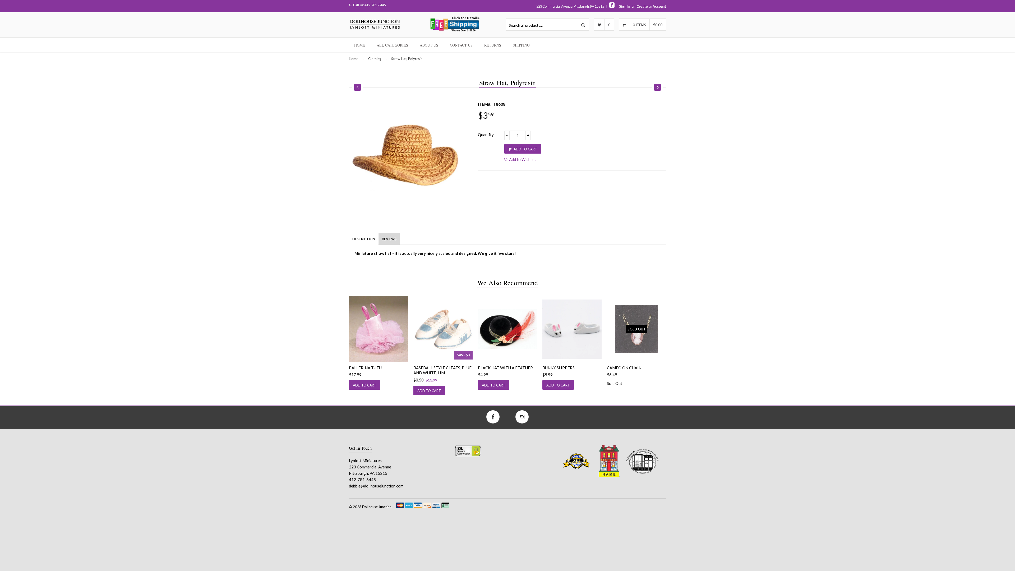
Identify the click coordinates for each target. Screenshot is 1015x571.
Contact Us (461, 45)
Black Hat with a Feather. (506, 367)
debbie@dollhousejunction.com (376, 485)
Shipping (521, 45)
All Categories (392, 45)
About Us (429, 45)
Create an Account (651, 6)
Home (359, 45)
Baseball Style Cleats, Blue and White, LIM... (442, 370)
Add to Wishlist (522, 159)
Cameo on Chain (624, 367)
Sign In (624, 6)
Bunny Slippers (558, 367)
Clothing (374, 59)
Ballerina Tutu (365, 367)
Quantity (486, 134)
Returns (492, 45)
